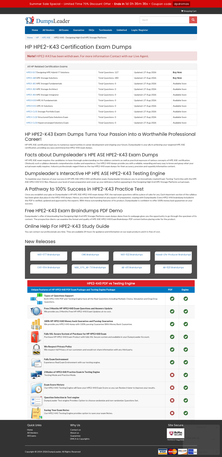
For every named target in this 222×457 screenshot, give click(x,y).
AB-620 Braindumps (173, 267)
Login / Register (139, 30)
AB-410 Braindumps (132, 267)
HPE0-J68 (31, 78)
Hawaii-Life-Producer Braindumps (173, 254)
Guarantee (78, 30)
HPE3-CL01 (31, 111)
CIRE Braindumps (90, 254)
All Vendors (48, 30)
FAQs (91, 30)
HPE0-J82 (31, 89)
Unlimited (122, 30)
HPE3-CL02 (31, 117)
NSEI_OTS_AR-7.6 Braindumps (90, 267)
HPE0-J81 (31, 83)
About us (74, 432)
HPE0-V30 (31, 100)
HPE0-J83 (31, 94)
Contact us (75, 429)
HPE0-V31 (31, 106)
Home (35, 30)
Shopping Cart (189, 11)
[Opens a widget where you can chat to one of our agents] (201, 439)
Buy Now (177, 72)
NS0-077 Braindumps (49, 254)
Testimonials (105, 30)
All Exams (64, 30)
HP (37, 37)
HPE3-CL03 (31, 122)
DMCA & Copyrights (80, 438)
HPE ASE (46, 37)
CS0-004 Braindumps (48, 267)
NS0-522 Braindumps (132, 254)
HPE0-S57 (31, 72)
